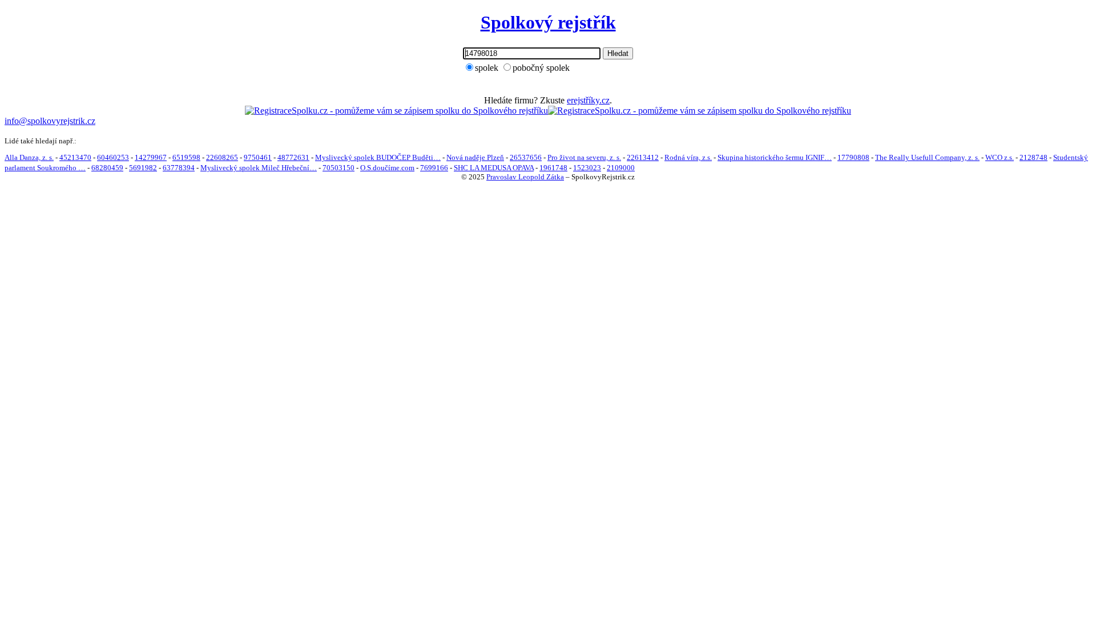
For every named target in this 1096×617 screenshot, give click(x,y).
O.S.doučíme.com (387, 167)
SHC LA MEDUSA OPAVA (494, 167)
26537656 (526, 157)
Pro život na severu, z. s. (584, 157)
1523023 (587, 167)
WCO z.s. (999, 157)
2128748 (1033, 157)
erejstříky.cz (588, 100)
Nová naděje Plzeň (475, 157)
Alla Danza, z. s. (29, 157)
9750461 (258, 157)
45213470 (75, 157)
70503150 (338, 167)
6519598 (186, 157)
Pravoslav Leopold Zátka (525, 177)
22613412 (643, 157)
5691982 (143, 167)
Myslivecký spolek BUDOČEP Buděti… (378, 157)
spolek (486, 68)
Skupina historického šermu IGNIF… (775, 157)
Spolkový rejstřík (548, 22)
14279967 (151, 157)
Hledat (617, 53)
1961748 (553, 167)
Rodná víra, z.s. (688, 157)
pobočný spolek (541, 68)
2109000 (621, 167)
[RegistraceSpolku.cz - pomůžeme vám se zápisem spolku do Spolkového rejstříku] (396, 110)
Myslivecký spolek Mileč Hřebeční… (258, 167)
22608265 (222, 157)
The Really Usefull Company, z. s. (927, 157)
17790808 (853, 157)
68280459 (107, 167)
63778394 (179, 167)
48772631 (293, 157)
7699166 (434, 167)
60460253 (113, 157)
